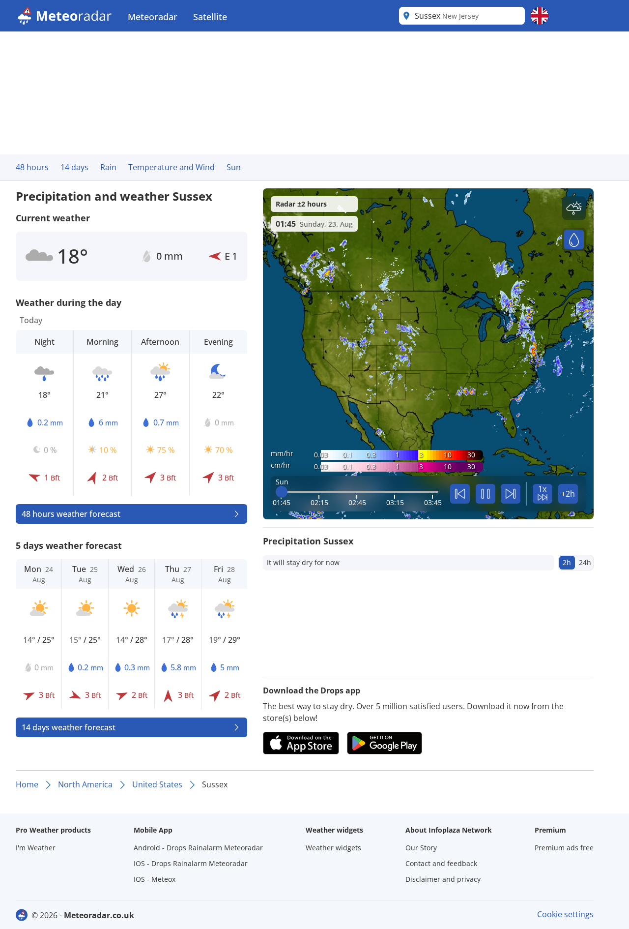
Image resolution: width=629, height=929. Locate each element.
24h (585, 562)
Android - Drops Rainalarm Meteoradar (198, 847)
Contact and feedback (441, 863)
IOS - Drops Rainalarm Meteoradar (191, 863)
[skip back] (460, 494)
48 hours (32, 167)
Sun (234, 167)
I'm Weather (36, 847)
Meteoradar (152, 17)
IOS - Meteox (154, 879)
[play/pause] (485, 494)
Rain (108, 167)
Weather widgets (333, 847)
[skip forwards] (510, 494)
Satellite (210, 17)
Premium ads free (564, 847)
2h (567, 562)
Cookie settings (565, 914)
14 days (74, 167)
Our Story (421, 847)
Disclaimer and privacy (443, 879)
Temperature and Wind (171, 167)
